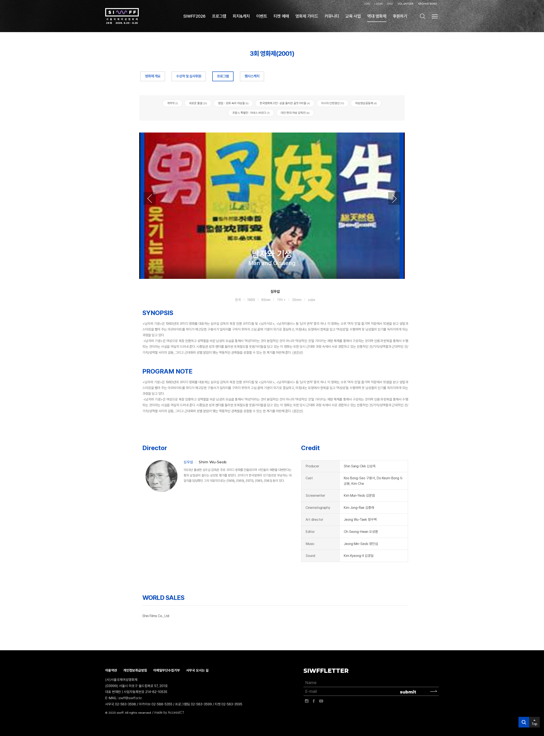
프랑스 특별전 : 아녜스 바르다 (251, 112)
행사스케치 (252, 76)
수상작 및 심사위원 (188, 76)
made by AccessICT (169, 712)
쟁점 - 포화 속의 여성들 (233, 103)
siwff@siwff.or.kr (130, 698)
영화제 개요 (152, 76)
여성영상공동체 (366, 103)
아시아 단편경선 (332, 103)
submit (408, 692)
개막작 (172, 103)
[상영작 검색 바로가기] (422, 16)
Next (394, 198)
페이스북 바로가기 (314, 701)
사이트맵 (435, 16)
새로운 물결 (198, 103)
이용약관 (111, 670)
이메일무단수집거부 (166, 670)
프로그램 (223, 76)
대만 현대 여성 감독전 (295, 112)
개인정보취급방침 (135, 670)
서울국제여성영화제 (122, 16)
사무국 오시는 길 (197, 670)
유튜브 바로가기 (321, 701)
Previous (149, 198)
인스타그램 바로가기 (307, 701)
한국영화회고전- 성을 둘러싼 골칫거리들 (285, 103)
